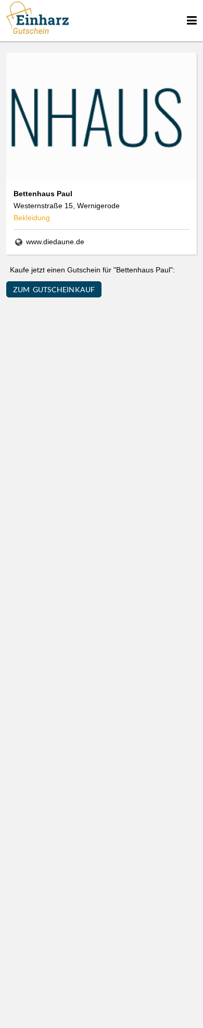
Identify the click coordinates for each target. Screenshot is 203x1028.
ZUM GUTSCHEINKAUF (54, 289)
